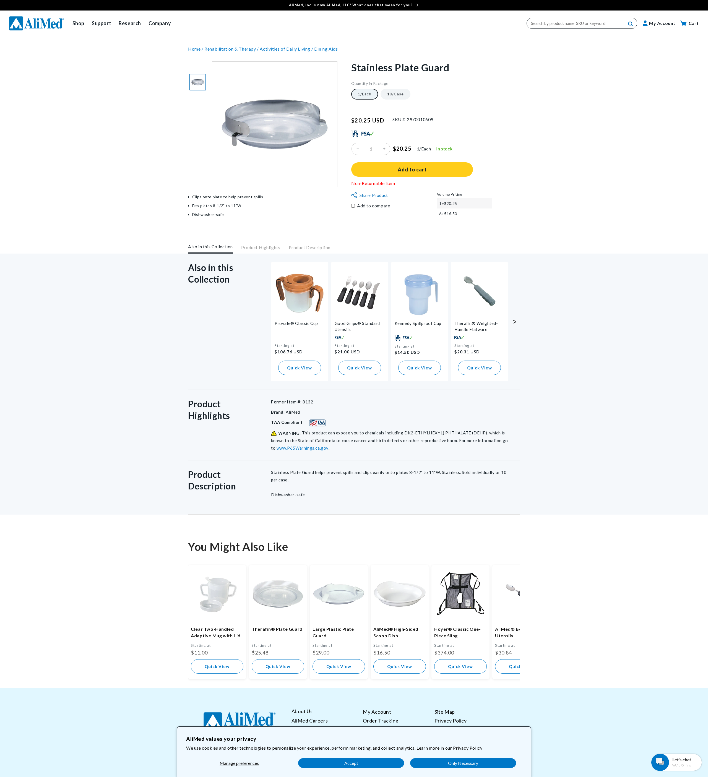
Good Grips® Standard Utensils (357, 326)
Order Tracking (380, 720)
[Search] (631, 24)
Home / (196, 48)
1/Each (364, 94)
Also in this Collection (210, 246)
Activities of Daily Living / (287, 48)
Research (130, 23)
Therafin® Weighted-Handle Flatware (476, 326)
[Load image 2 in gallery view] (197, 82)
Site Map (444, 712)
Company (160, 23)
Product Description (309, 247)
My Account (377, 712)
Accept (351, 763)
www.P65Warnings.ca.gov (303, 447)
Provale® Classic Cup (296, 323)
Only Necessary (463, 763)
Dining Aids (326, 48)
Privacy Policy (467, 747)
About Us (302, 711)
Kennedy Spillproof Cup (418, 323)
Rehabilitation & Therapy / (232, 48)
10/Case (395, 94)
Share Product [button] (374, 195)
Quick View (299, 367)
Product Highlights (260, 247)
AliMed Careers (309, 720)
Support (101, 23)
